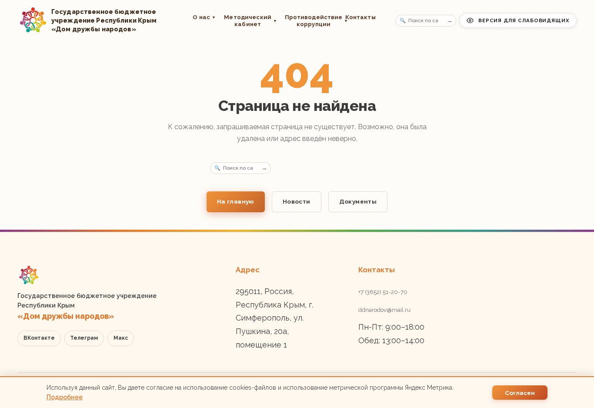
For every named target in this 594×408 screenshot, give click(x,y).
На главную (235, 201)
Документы (358, 201)
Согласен (520, 392)
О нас (204, 17)
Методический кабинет (250, 20)
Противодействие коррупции (311, 20)
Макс (120, 338)
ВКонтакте (39, 338)
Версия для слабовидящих (523, 20)
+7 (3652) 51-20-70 (382, 291)
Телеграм (84, 338)
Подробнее (65, 397)
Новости (296, 201)
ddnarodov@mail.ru (384, 309)
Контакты (360, 17)
